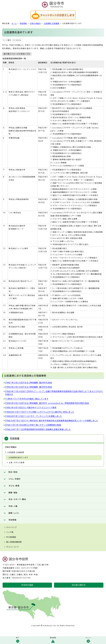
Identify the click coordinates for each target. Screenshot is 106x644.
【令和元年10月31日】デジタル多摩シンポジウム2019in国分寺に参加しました (39, 412)
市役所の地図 (27, 585)
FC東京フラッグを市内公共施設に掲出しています (26, 399)
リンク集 (9, 532)
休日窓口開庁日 (79, 585)
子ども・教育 (14, 486)
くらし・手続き (15, 479)
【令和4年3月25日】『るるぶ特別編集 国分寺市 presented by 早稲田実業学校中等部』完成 (47, 403)
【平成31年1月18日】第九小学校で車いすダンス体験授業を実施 (33, 425)
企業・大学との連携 (16, 462)
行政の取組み (35, 23)
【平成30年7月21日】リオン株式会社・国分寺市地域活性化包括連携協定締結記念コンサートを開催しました (51, 421)
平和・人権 (13, 506)
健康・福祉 (13, 493)
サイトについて (12, 547)
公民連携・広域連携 (51, 23)
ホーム (14, 23)
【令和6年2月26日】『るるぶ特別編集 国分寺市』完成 (28, 387)
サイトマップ (11, 527)
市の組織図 (11, 537)
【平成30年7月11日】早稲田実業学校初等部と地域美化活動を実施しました (38, 429)
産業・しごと (14, 513)
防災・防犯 (13, 472)
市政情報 (23, 23)
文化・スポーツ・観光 (17, 499)
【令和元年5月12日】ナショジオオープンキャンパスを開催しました (33, 416)
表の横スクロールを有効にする (17, 54)
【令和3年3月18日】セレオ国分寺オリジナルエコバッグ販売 (30, 407)
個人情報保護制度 (14, 542)
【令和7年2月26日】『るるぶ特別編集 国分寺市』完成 (28, 383)
